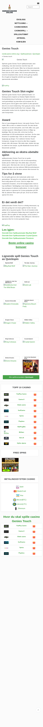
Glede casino (21, 405)
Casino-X (21, 399)
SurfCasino (21, 410)
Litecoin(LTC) (21, 504)
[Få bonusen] (6, 394)
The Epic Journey (29, 263)
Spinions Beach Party (29, 301)
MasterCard (21, 491)
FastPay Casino (21, 394)
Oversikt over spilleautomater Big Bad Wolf (19, 233)
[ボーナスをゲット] (35, 394)
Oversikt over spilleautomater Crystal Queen (19, 235)
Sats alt (21, 437)
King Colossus (9, 339)
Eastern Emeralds (10, 301)
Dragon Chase (9, 320)
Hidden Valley (28, 320)
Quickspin (36, 54)
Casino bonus (21, 27)
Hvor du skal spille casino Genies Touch (21, 519)
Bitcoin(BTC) (21, 500)
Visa (21, 495)
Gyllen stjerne (21, 443)
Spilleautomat (21, 34)
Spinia (21, 416)
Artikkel (21, 38)
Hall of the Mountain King (30, 358)
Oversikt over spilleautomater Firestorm (18, 238)
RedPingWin (22, 427)
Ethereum (21, 508)
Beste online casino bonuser (21, 245)
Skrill (21, 487)
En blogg (21, 19)
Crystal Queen (28, 339)
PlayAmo (21, 421)
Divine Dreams (9, 358)
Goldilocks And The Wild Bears (11, 282)
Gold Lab (27, 282)
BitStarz (21, 432)
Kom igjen (21, 42)
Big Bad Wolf (9, 263)
